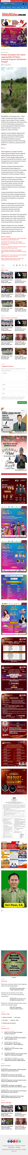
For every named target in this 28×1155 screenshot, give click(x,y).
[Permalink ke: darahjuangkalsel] (2, 64)
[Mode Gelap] (23, 4)
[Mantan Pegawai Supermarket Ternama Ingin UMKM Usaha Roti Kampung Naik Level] (21, 303)
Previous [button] (3, 963)
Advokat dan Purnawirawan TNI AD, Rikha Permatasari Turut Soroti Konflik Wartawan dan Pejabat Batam (13, 243)
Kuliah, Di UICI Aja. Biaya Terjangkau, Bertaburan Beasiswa (13, 1033)
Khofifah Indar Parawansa (9, 1023)
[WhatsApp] (20, 1141)
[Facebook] (8, 1141)
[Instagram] (17, 1141)
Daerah (6, 52)
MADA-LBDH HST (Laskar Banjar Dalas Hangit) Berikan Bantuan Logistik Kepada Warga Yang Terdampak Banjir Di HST (14, 1059)
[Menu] (2, 4)
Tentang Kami (11, 1147)
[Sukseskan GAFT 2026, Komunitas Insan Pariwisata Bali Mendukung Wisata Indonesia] (7, 303)
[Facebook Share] (14, 265)
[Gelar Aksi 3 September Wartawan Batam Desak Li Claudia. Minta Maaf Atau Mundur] (7, 289)
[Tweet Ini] (17, 265)
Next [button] (25, 963)
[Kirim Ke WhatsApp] (26, 265)
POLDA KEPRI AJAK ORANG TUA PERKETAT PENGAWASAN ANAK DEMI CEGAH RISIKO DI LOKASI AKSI (13, 251)
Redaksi (18, 1147)
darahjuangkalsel (7, 64)
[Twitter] (11, 1141)
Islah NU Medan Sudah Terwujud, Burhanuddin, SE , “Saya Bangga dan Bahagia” (13, 1043)
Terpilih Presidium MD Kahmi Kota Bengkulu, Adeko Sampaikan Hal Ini (15, 1038)
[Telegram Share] (23, 265)
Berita (2, 52)
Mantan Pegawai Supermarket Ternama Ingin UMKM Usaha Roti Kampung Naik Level (12, 259)
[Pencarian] (26, 4)
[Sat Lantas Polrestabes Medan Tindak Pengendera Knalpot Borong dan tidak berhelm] (7, 275)
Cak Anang (17, 1017)
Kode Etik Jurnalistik (20, 1145)
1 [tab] (12, 977)
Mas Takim (5, 1020)
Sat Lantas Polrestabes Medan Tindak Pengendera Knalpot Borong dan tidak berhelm (13, 239)
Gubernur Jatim (15, 1020)
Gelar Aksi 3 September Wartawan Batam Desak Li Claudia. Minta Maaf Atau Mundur (14, 247)
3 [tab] (15, 977)
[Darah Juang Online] (10, 4)
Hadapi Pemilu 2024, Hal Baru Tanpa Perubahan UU (13, 1049)
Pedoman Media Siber (8, 1145)
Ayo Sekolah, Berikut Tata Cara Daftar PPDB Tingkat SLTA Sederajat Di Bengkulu (15, 1054)
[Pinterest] (14, 1141)
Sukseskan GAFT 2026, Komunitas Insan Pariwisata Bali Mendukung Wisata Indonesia (13, 255)
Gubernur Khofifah (7, 1017)
